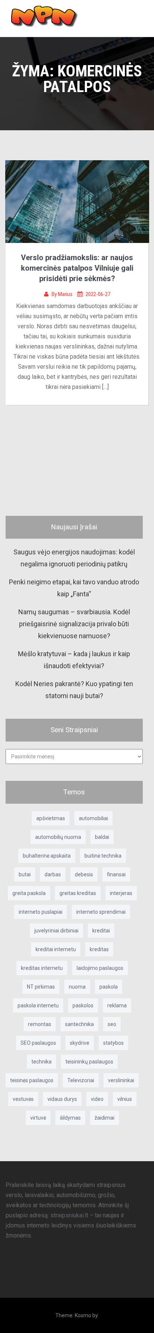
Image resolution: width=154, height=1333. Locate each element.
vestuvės (23, 1099)
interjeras (121, 893)
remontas (39, 1024)
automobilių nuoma (58, 837)
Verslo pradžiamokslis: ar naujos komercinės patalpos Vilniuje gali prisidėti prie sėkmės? (77, 268)
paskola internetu (38, 1005)
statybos (113, 1043)
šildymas (70, 1118)
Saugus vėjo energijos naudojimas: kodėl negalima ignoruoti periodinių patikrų (74, 558)
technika (41, 1062)
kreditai (101, 931)
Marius (66, 294)
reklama (117, 1005)
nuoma (77, 987)
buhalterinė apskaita (47, 856)
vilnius (124, 1099)
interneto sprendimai (101, 912)
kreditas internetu (42, 968)
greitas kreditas (77, 893)
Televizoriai (80, 1080)
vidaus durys (62, 1099)
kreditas (99, 949)
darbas (52, 874)
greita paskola (29, 893)
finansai (116, 874)
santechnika (79, 1024)
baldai (102, 837)
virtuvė (38, 1118)
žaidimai (104, 1118)
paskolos (83, 1005)
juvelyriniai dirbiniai (56, 931)
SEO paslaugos (38, 1043)
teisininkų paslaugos (89, 1062)
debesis (84, 874)
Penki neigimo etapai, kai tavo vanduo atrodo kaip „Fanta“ (74, 588)
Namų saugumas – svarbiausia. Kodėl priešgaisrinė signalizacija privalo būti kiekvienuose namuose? (74, 624)
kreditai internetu (56, 949)
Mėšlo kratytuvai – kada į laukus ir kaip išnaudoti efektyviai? (74, 660)
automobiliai (93, 818)
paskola (108, 987)
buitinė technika (102, 856)
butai (25, 874)
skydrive (79, 1043)
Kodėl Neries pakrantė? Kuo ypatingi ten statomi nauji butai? (74, 690)
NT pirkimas (41, 987)
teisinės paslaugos (31, 1080)
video (97, 1099)
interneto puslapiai (40, 912)
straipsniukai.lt (69, 1215)
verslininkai (121, 1080)
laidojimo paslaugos (100, 968)
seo (112, 1024)
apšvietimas (50, 818)
